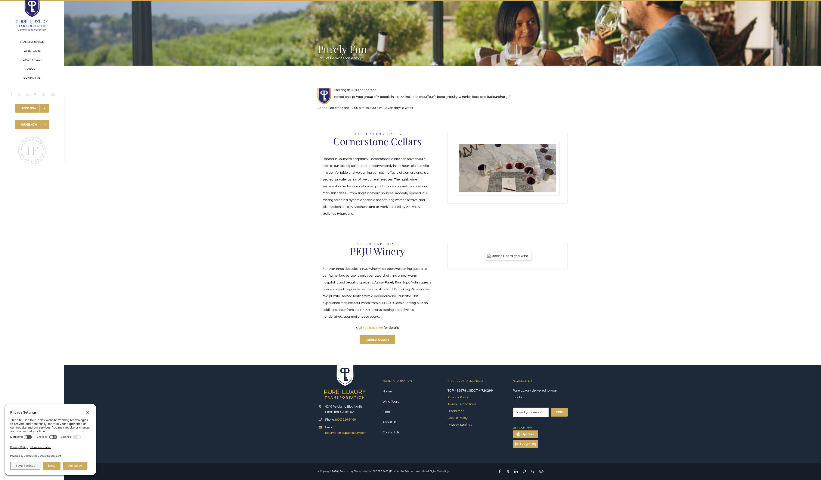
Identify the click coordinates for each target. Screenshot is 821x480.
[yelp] (44, 94)
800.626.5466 (373, 327)
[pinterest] (36, 94)
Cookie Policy (457, 418)
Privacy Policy (458, 397)
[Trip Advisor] (52, 94)
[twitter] (19, 94)
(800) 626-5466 (345, 419)
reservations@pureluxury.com (345, 432)
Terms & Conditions (461, 404)
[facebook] (11, 94)
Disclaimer (455, 411)
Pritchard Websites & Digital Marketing (427, 471)
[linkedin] (28, 94)
